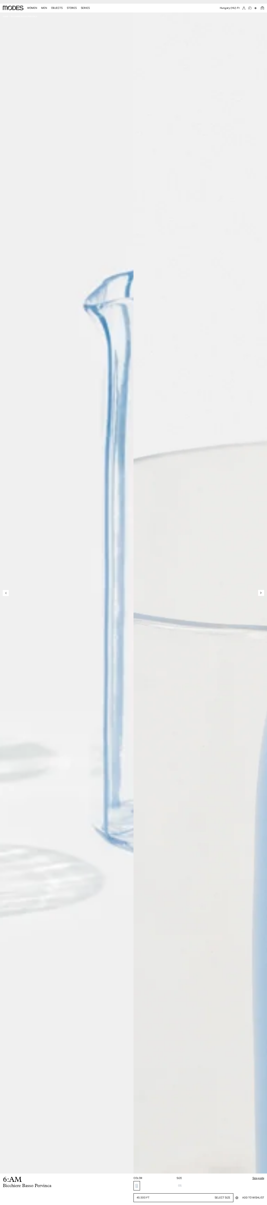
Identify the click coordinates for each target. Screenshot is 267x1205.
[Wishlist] (256, 8)
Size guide (258, 1178)
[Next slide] (261, 593)
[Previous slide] (6, 593)
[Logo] (13, 8)
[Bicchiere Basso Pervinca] (137, 1185)
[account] (243, 8)
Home (5, 16)
